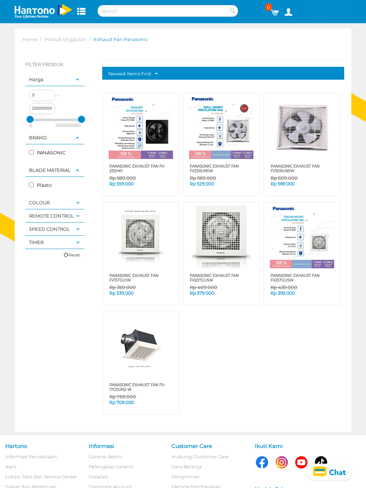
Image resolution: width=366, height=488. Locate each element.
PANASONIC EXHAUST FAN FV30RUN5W (295, 168)
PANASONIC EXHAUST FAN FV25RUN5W (214, 168)
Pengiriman (186, 476)
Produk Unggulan (65, 39)
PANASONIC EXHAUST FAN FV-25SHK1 (137, 168)
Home (30, 39)
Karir (10, 466)
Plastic (44, 185)
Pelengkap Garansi (111, 466)
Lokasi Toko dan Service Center (41, 476)
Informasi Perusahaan (31, 456)
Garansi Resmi (105, 456)
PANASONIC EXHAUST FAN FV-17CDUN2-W (137, 387)
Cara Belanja (187, 466)
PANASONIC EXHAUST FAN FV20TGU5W (214, 278)
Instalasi (98, 476)
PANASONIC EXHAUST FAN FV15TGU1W (133, 278)
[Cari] (232, 11)
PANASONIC (50, 152)
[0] (278, 11)
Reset (74, 255)
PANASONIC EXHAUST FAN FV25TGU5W (295, 278)
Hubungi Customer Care (200, 456)
